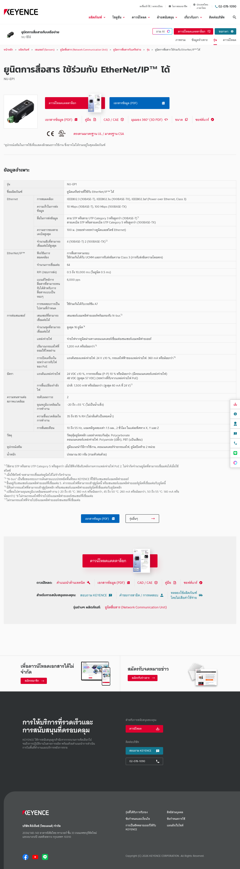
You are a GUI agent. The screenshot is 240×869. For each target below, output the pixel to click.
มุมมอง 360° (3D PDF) (147, 120)
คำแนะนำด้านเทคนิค (71, 582)
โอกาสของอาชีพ (179, 6)
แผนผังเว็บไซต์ (175, 825)
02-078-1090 (227, 6)
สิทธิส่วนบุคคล (175, 812)
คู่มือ (88, 120)
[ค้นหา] (234, 17)
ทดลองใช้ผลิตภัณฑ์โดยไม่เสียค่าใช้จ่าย (184, 595)
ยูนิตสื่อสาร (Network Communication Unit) (136, 607)
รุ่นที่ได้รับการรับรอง (137, 812)
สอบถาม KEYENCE (93, 595)
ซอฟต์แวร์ (202, 120)
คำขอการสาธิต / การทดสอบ (138, 595)
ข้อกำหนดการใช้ (176, 819)
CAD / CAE (111, 120)
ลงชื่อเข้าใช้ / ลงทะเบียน (151, 6)
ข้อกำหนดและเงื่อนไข (138, 819)
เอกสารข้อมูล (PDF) (58, 120)
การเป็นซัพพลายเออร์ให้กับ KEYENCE (141, 827)
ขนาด (179, 120)
